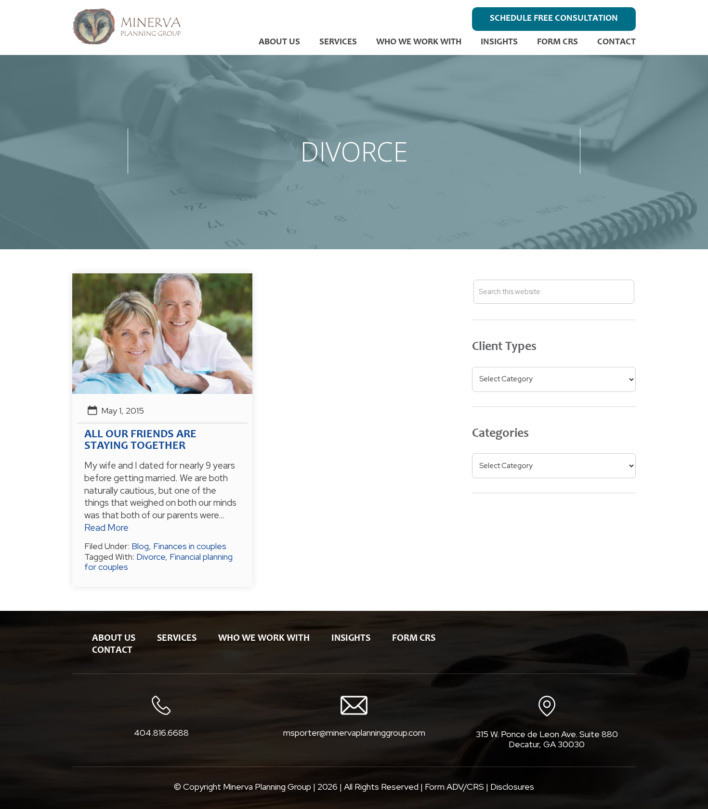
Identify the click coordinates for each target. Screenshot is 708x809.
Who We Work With (418, 42)
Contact (616, 42)
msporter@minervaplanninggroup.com (354, 732)
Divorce (150, 556)
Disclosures (512, 786)
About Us (279, 42)
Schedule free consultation (554, 18)
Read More (106, 528)
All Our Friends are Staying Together (140, 440)
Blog (140, 546)
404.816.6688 (161, 733)
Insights (499, 42)
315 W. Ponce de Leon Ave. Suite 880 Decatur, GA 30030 (547, 739)
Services (338, 42)
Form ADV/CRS (454, 786)
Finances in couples (189, 546)
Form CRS (557, 42)
